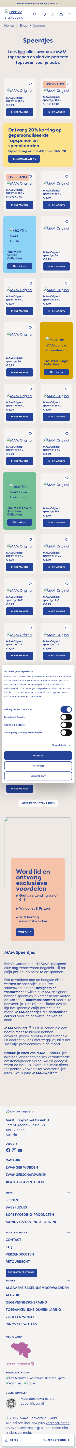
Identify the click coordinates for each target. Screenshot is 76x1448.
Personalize (38, 766)
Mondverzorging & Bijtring (32, 1222)
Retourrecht (18, 1262)
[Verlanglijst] (44, 15)
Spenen (12, 1200)
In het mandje (19, 112)
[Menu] (69, 14)
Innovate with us (21, 1324)
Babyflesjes (16, 1207)
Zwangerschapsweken (26, 1175)
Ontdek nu (56, 372)
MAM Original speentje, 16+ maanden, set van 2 (18, 99)
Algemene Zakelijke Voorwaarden (37, 1288)
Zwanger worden (22, 1167)
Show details (59, 745)
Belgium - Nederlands (19, 1363)
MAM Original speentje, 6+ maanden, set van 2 (55, 254)
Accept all (38, 755)
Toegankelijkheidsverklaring (33, 1310)
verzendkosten (58, 1423)
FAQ (9, 1247)
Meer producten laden (38, 803)
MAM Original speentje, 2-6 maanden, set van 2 (55, 598)
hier (21, 51)
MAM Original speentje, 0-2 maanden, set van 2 (55, 554)
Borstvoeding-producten (30, 1215)
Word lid (25, 932)
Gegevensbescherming (26, 1302)
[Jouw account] (52, 14)
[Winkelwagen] (61, 15)
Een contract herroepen (21, 1271)
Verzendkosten (20, 1254)
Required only (38, 776)
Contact (13, 1240)
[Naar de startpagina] (10, 14)
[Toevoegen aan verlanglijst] (30, 84)
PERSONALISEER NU (24, 158)
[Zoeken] (35, 15)
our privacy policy (32, 696)
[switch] (66, 717)
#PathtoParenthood (25, 1182)
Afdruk (12, 1295)
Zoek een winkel (20, 1317)
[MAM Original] (19, 92)
